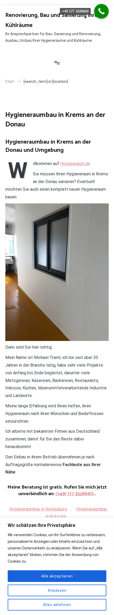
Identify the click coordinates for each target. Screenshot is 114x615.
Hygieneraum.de (75, 163)
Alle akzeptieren (57, 576)
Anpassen (57, 590)
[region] (57, 566)
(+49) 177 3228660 (75, 494)
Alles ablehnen (57, 605)
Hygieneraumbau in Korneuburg (38, 509)
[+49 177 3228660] (101, 11)
